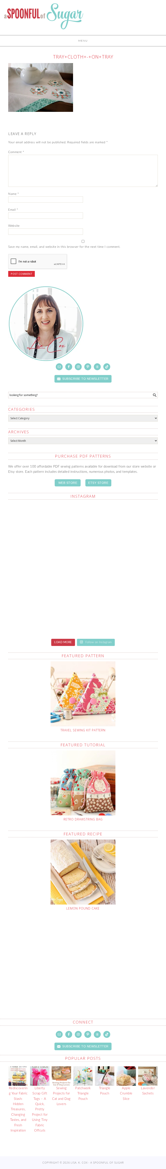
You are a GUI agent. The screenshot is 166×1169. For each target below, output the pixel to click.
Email (13, 209)
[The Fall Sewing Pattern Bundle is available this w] (121, 525)
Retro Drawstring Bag (83, 819)
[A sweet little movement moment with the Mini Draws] (45, 612)
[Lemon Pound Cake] (83, 872)
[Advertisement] (87, 954)
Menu (83, 40)
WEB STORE (67, 482)
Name (13, 194)
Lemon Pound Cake (83, 908)
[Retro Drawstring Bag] (83, 782)
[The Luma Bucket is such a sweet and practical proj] (45, 525)
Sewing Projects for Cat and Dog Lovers (61, 1096)
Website (14, 225)
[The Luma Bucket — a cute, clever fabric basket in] (121, 568)
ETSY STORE (98, 482)
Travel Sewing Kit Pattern (83, 730)
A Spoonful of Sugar (43, 19)
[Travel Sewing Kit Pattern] (83, 693)
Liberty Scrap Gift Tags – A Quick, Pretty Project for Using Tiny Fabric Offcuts (40, 1109)
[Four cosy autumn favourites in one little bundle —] (121, 612)
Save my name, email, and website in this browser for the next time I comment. (64, 246)
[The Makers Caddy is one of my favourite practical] (45, 568)
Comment (16, 152)
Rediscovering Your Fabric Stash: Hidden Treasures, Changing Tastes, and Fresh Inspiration (18, 1109)
